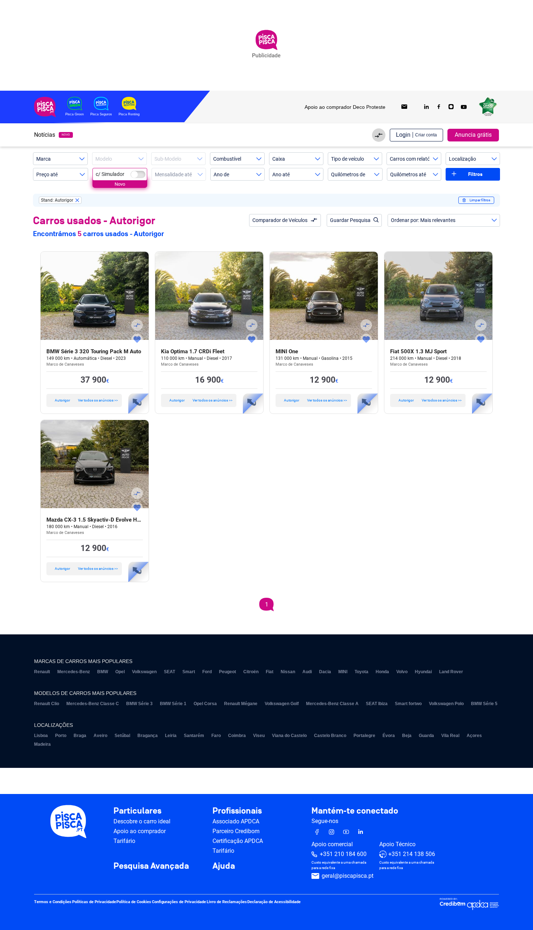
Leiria (171, 735)
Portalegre (364, 735)
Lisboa (41, 735)
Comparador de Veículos (279, 220)
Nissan (288, 671)
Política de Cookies (133, 902)
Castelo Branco (330, 735)
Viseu (259, 735)
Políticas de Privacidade (94, 902)
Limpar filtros (480, 200)
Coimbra (237, 735)
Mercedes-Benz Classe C (92, 703)
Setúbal (122, 735)
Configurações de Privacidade (179, 902)
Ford (207, 671)
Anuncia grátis (473, 134)
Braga (80, 735)
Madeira (42, 744)
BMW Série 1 (173, 703)
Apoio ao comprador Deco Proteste (345, 107)
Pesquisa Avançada (151, 866)
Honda (382, 671)
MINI (342, 671)
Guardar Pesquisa (350, 220)
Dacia (325, 671)
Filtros (475, 174)
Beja (407, 735)
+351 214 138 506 (411, 854)
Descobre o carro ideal (141, 821)
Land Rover (451, 671)
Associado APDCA (235, 821)
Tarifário (124, 841)
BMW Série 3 (139, 703)
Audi (307, 671)
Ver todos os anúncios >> (86, 400)
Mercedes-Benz (73, 671)
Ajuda (223, 866)
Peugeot (227, 671)
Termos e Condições (52, 902)
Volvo (402, 671)
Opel (120, 671)
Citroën (251, 671)
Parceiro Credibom (236, 831)
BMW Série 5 (484, 703)
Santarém (194, 735)
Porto (60, 735)
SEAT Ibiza (377, 703)
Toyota (361, 671)
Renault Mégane (240, 703)
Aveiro (100, 735)
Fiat (269, 671)
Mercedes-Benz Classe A (332, 703)
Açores (474, 735)
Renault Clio (46, 703)
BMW (102, 671)
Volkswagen (144, 671)
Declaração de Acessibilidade (274, 902)
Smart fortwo (408, 703)
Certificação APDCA (237, 841)
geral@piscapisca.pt (347, 876)
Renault (42, 671)
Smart (188, 671)
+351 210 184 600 (343, 854)
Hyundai (423, 671)
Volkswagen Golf (282, 703)
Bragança (147, 735)
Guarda (426, 735)
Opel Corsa (205, 703)
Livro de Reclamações (227, 902)
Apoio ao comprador (139, 831)
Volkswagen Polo (446, 703)
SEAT (169, 671)
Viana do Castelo (289, 735)
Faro (216, 735)
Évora (389, 735)
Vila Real (450, 735)
